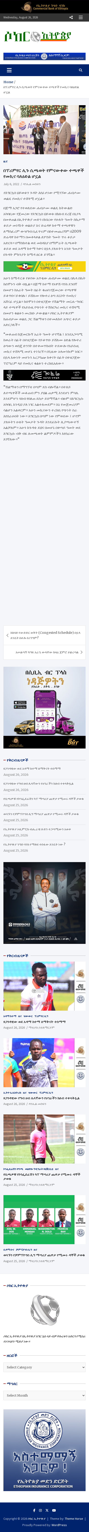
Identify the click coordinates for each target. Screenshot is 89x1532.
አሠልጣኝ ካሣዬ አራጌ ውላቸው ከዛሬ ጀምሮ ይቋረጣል (47, 652)
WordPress (59, 1525)
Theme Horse (74, 1519)
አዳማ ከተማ (9, 1016)
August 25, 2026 (14, 1185)
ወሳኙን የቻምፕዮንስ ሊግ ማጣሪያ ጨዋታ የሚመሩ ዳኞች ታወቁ (41, 814)
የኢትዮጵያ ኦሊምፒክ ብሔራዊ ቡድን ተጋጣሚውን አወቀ (37, 829)
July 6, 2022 (11, 184)
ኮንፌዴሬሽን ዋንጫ (13, 1169)
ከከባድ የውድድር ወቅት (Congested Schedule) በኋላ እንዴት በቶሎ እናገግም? (45, 635)
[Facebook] (34, 1510)
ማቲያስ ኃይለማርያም (42, 1027)
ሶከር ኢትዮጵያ (37, 1519)
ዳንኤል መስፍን (32, 184)
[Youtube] (54, 1510)
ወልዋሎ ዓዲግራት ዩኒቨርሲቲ (39, 1169)
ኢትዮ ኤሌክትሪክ (12, 1092)
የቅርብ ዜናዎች (17, 955)
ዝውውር (28, 1016)
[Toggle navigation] (9, 70)
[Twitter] (47, 1510)
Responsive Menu (71, 17)
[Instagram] (40, 1510)
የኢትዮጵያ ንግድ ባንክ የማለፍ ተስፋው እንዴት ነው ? (34, 844)
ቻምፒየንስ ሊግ (24, 1249)
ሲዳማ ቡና (8, 1249)
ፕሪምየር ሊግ (41, 1016)
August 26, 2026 (14, 1027)
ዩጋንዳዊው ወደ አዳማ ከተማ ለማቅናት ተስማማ (32, 768)
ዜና (5, 161)
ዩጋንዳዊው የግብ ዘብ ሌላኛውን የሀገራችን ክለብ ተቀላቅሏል (38, 783)
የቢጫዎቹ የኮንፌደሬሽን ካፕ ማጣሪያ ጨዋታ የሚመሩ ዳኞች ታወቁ (43, 799)
